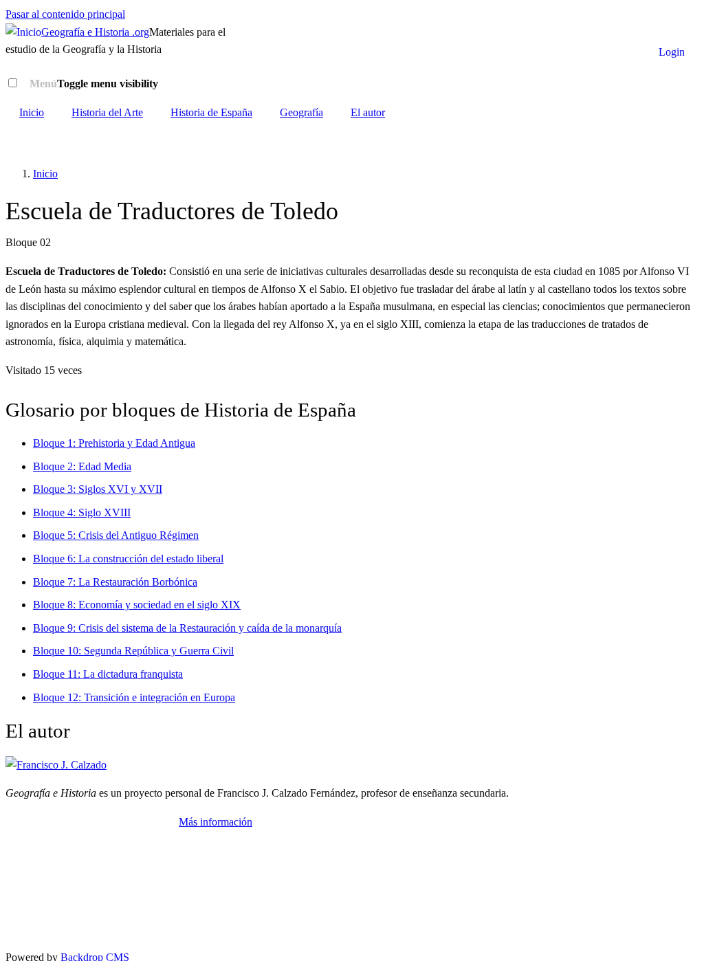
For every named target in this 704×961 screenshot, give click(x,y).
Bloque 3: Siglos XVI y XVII (97, 489)
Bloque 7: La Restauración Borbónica (115, 582)
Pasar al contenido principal (65, 14)
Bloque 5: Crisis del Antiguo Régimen (116, 535)
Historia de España (211, 112)
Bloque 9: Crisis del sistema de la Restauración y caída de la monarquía (187, 628)
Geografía (301, 112)
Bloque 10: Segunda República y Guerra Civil (133, 650)
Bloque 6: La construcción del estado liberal (128, 558)
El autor (368, 112)
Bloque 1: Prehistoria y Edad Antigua (114, 443)
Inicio (31, 112)
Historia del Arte (107, 112)
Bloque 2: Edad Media (82, 466)
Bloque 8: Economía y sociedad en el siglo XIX (137, 604)
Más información (215, 822)
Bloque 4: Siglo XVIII (82, 512)
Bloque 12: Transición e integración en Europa (134, 697)
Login (672, 52)
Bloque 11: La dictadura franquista (108, 674)
